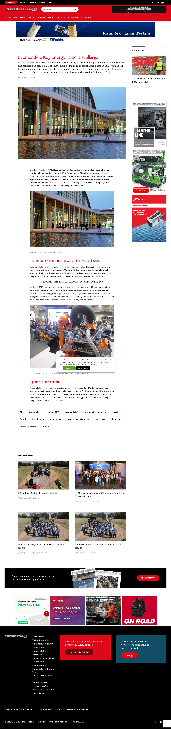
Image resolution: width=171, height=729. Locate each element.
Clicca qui (129, 655)
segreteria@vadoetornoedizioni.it (74, 709)
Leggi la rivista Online (79, 652)
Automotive (73, 17)
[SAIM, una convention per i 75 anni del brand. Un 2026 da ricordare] (100, 475)
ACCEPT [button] (69, 368)
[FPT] (149, 218)
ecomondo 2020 (72, 412)
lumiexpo (116, 419)
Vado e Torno (38, 636)
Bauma (31, 17)
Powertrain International (43, 658)
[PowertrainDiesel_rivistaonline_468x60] (139, 9)
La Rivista (42, 2)
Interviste (158, 87)
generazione (56, 419)
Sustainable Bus (39, 651)
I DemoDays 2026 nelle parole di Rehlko (38, 493)
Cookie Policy (92, 365)
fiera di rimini (38, 419)
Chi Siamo (23, 2)
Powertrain (37, 654)
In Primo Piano (11, 17)
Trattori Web (38, 661)
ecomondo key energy (95, 412)
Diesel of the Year (40, 682)
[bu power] (85, 32)
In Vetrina (151, 87)
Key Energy (98, 267)
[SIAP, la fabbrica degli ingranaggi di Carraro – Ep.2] (149, 65)
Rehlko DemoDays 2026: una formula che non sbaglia (41, 546)
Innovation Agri (39, 693)
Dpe (77, 267)
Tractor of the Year (40, 686)
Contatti (49, 2)
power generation (28, 426)
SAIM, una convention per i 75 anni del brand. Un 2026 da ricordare (99, 495)
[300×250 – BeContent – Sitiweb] (67, 610)
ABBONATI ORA (148, 578)
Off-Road (41, 17)
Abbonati (10, 2)
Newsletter (32, 2)
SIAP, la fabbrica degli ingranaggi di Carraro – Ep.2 (148, 80)
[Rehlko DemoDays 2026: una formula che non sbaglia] (43, 526)
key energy (101, 419)
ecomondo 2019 (52, 412)
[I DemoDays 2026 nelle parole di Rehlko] (43, 475)
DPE (21, 412)
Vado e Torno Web (40, 640)
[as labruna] (139, 610)
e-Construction (39, 665)
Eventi (23, 419)
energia (115, 412)
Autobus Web (38, 647)
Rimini (46, 426)
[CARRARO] (103, 610)
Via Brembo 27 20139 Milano (20, 709)
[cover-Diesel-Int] (149, 124)
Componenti (85, 17)
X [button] (110, 360)
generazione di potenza (79, 419)
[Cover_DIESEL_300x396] (149, 171)
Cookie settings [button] (82, 368)
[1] (31, 610)
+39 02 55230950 (45, 709)
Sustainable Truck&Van (42, 644)
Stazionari (60, 17)
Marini (50, 17)
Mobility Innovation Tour (43, 689)
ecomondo (34, 412)
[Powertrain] (21, 9)
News (22, 17)
